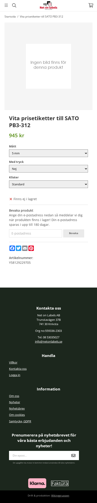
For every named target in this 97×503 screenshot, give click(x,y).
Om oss (14, 396)
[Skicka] (73, 455)
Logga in (14, 375)
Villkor (13, 362)
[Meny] (6, 5)
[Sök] (14, 5)
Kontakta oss (18, 369)
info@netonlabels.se (48, 341)
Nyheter (14, 402)
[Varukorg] (91, 5)
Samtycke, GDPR (20, 421)
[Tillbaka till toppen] (83, 493)
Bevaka (73, 233)
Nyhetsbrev (17, 408)
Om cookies (17, 415)
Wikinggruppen (60, 495)
